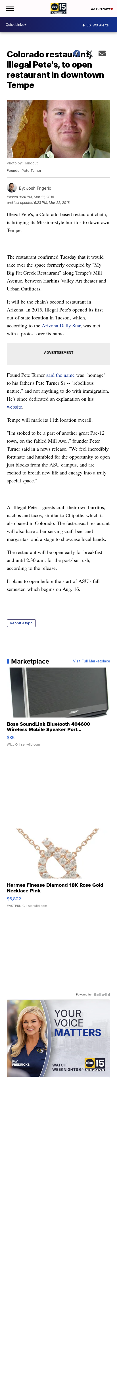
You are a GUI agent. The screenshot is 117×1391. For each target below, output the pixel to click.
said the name (60, 374)
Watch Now (100, 9)
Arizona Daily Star (61, 325)
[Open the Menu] (9, 8)
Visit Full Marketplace (91, 661)
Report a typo (21, 623)
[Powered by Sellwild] (102, 995)
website (14, 406)
